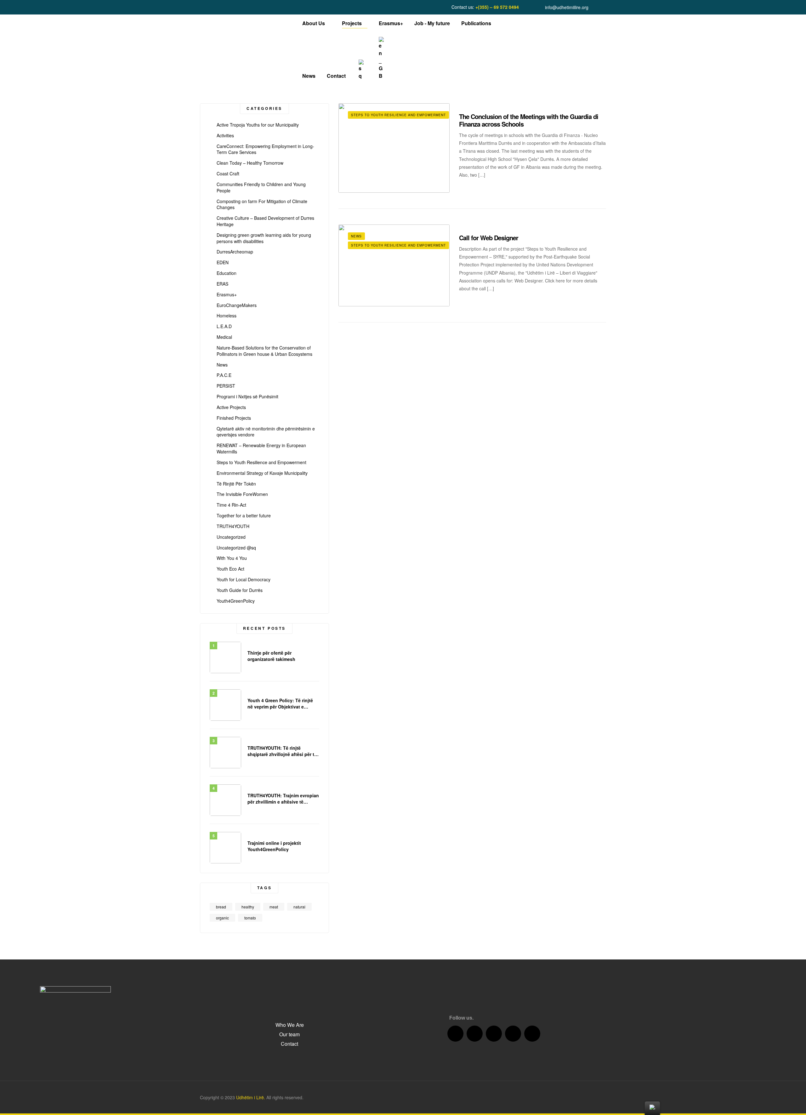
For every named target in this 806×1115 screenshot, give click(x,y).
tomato (250, 917)
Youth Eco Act (230, 569)
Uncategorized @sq (236, 548)
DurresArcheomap (235, 252)
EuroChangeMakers (237, 305)
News (356, 236)
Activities (225, 136)
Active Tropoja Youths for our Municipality (258, 125)
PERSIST (226, 386)
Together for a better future (244, 516)
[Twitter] (475, 1034)
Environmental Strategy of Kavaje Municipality (262, 473)
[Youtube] (494, 1034)
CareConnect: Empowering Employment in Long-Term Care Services (265, 149)
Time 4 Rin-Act (231, 505)
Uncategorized (231, 537)
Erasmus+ (227, 295)
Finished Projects (234, 418)
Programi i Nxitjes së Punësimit (247, 397)
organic (222, 917)
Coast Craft (228, 174)
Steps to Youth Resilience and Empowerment (398, 115)
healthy (247, 906)
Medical (224, 337)
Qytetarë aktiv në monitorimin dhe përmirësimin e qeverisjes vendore (266, 432)
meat (274, 906)
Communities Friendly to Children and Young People (261, 187)
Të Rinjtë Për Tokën (236, 484)
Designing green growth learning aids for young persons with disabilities (264, 238)
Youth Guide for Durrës (240, 590)
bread (221, 906)
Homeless (226, 316)
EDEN (223, 262)
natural (299, 906)
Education (226, 273)
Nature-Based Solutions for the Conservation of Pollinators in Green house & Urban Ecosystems (264, 351)
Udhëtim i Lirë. (250, 1097)
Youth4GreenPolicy (236, 601)
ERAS (222, 284)
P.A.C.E (224, 375)
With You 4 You (232, 558)
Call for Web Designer (488, 237)
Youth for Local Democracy (243, 580)
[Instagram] (513, 1034)
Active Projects (231, 407)
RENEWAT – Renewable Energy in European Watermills (261, 448)
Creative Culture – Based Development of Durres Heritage (265, 221)
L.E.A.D (224, 326)
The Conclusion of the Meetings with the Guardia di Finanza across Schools (528, 120)
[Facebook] (455, 1034)
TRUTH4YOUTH (233, 526)
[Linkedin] (532, 1034)
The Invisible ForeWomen (242, 494)
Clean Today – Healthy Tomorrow (250, 163)
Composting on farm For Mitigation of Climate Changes (262, 204)
